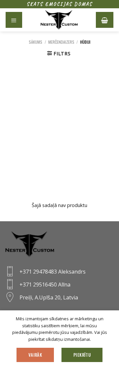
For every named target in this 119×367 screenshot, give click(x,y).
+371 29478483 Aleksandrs (53, 271)
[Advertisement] (59, 128)
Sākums (35, 42)
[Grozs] (104, 20)
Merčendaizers (61, 42)
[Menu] (14, 20)
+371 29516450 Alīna (45, 284)
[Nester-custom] (59, 19)
